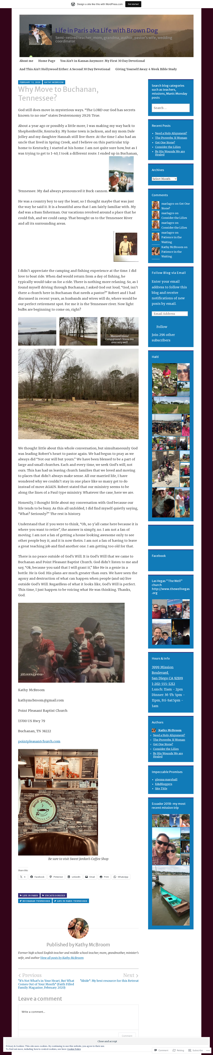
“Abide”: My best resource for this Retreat (109, 978)
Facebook (159, 556)
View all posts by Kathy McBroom (62, 958)
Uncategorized (55, 895)
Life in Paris (30, 895)
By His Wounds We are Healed (170, 153)
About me (26, 61)
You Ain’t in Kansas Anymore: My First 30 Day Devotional (102, 61)
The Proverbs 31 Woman (171, 137)
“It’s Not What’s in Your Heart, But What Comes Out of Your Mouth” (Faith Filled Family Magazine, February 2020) (46, 981)
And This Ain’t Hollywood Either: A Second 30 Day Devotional (64, 69)
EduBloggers (163, 784)
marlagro (167, 203)
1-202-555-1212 (163, 684)
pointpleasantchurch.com (39, 741)
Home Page (46, 61)
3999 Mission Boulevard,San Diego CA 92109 (167, 672)
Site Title (161, 788)
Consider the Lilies (168, 147)
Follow (161, 327)
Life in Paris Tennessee (72, 901)
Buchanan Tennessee (36, 901)
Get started (133, 4)
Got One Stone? (165, 142)
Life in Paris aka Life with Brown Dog (106, 30)
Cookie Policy (74, 1049)
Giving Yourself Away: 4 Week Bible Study (146, 69)
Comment (127, 1035)
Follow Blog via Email (169, 273)
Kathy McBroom (54, 82)
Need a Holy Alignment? (171, 133)
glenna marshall (166, 779)
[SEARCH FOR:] (171, 108)
